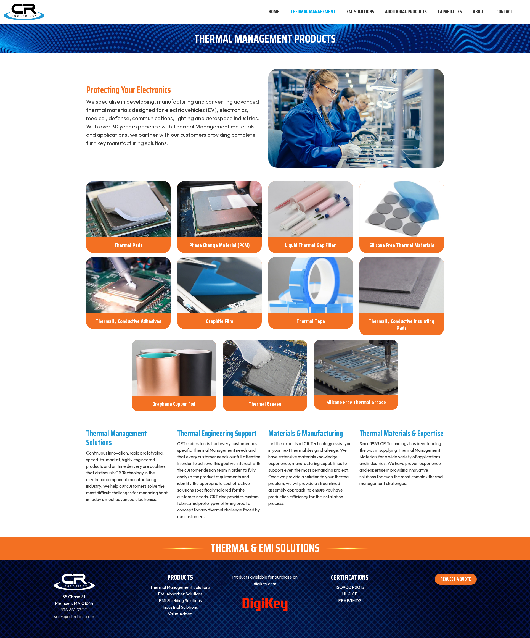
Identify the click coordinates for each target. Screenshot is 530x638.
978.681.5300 (74, 610)
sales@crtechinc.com (74, 616)
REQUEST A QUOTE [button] (456, 579)
